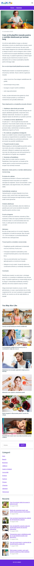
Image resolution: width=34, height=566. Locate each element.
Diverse (4, 475)
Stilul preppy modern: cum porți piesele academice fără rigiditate (19, 551)
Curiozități (5, 472)
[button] (32, 3)
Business (5, 462)
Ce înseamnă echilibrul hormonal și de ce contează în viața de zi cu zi (14, 348)
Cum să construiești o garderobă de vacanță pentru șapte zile (20, 543)
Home (12, 8)
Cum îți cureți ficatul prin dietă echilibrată (14, 326)
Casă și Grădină (7, 469)
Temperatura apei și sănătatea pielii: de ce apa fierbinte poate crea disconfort (20, 535)
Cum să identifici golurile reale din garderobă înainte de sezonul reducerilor (20, 527)
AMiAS (19, 562)
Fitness (4, 482)
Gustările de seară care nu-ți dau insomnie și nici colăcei (16, 436)
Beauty (4, 459)
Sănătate (19, 8)
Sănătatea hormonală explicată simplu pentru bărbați (15, 370)
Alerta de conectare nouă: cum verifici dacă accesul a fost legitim (20, 511)
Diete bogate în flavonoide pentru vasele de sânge (15, 414)
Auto (3, 456)
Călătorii (4, 466)
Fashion (4, 479)
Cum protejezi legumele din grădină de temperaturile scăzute (20, 518)
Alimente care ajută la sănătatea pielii (13, 392)
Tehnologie (5, 492)
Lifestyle (4, 485)
